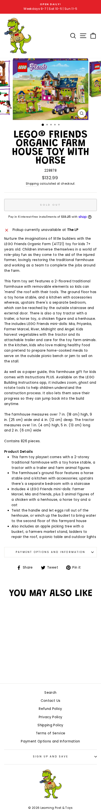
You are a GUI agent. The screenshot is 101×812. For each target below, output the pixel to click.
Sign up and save (50, 756)
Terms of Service (50, 733)
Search (50, 692)
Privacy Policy (51, 717)
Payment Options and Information (50, 552)
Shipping (32, 184)
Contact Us (50, 700)
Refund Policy (50, 708)
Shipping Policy (50, 725)
